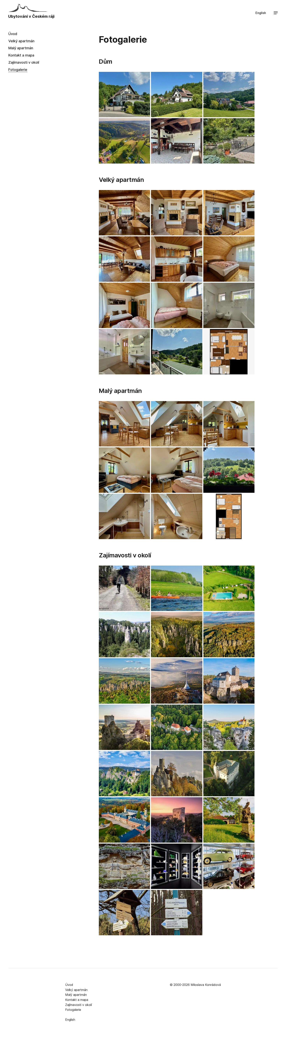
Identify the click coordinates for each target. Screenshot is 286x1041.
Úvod (12, 34)
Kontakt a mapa (21, 55)
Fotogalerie (17, 69)
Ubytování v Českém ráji (31, 16)
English (260, 13)
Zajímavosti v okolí (23, 62)
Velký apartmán (21, 41)
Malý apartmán (20, 48)
